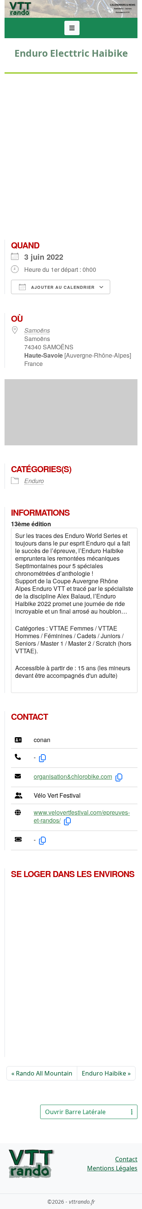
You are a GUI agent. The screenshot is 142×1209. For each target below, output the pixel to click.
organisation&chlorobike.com (73, 776)
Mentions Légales (112, 1168)
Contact (126, 1159)
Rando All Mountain (44, 1073)
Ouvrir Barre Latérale (75, 1112)
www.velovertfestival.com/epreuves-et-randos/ (82, 816)
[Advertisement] (71, 160)
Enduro (34, 480)
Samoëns (37, 330)
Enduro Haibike (104, 1073)
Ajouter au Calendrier (62, 287)
